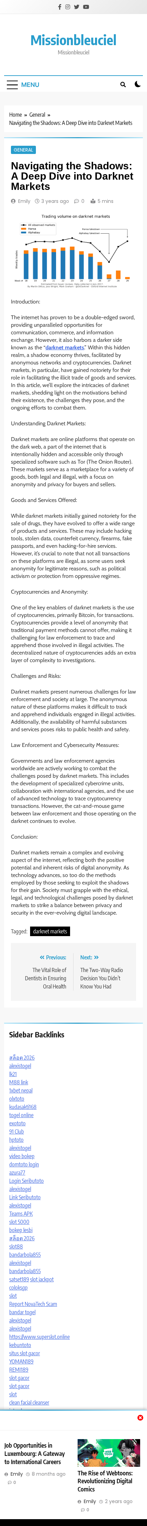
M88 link (18, 1082)
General (23, 149)
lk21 (13, 1074)
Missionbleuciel (73, 39)
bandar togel (22, 1312)
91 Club (16, 1131)
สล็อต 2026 (22, 1057)
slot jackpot (42, 1279)
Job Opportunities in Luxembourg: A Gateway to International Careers (34, 1453)
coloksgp (18, 1287)
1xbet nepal (20, 1090)
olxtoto (16, 1098)
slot (13, 1295)
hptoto (16, 1139)
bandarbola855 (25, 1254)
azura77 (17, 1172)
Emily (24, 201)
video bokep (22, 1156)
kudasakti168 (23, 1106)
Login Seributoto (26, 1180)
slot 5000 (19, 1221)
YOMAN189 (21, 1361)
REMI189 (18, 1369)
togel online (21, 1115)
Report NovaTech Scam (33, 1304)
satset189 (19, 1279)
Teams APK (21, 1213)
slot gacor (19, 1377)
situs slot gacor (24, 1353)
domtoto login (24, 1164)
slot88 (16, 1246)
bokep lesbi (20, 1230)
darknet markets (50, 931)
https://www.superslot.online (39, 1336)
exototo (17, 1123)
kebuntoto (20, 1345)
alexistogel (20, 1065)
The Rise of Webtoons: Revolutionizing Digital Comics (105, 1481)
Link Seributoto (25, 1197)
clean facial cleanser (29, 1402)
